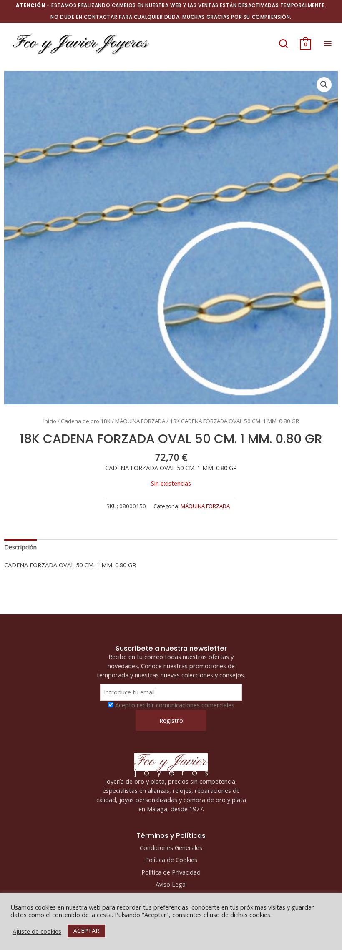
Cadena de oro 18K (86, 421)
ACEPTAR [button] (86, 931)
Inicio (49, 421)
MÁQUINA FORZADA (140, 421)
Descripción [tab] (20, 547)
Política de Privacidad (171, 872)
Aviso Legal (171, 884)
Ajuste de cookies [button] (37, 931)
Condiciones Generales (171, 847)
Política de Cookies (171, 859)
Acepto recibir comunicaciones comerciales (174, 705)
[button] (283, 43)
